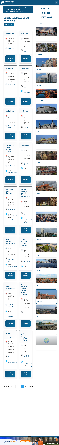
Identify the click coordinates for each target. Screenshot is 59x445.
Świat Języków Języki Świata (10, 241)
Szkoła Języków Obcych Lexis (10, 286)
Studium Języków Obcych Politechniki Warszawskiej (25, 193)
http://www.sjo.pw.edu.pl (29, 219)
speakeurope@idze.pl (29, 169)
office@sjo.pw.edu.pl (28, 222)
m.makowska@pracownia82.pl (15, 266)
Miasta (40, 23)
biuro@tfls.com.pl (28, 366)
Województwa (51, 23)
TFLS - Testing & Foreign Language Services (24, 336)
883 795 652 (26, 311)
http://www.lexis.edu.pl (13, 312)
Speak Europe (25, 145)
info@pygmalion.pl (12, 172)
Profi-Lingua (9, 34)
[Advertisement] (29, 415)
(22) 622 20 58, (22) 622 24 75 (26, 357)
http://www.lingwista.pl (13, 215)
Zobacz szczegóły (10, 58)
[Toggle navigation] (56, 2)
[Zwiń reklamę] (29, 436)
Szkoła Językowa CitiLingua (9, 335)
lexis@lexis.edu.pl (12, 316)
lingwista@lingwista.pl (13, 219)
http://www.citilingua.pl (13, 362)
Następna (30, 386)
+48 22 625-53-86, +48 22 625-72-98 (11, 306)
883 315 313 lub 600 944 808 (11, 259)
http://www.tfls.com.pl (28, 363)
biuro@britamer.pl (28, 268)
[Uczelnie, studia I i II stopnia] (7, 2)
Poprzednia (6, 386)
